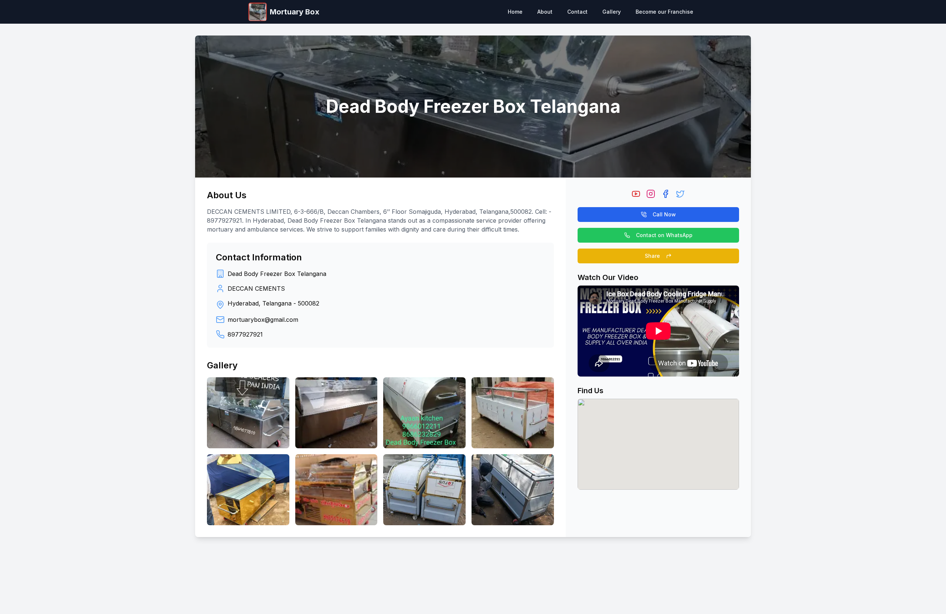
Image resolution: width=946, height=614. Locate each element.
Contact (577, 12)
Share (652, 256)
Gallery (611, 12)
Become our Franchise (664, 12)
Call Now (664, 214)
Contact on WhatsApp (664, 235)
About (544, 12)
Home (515, 12)
